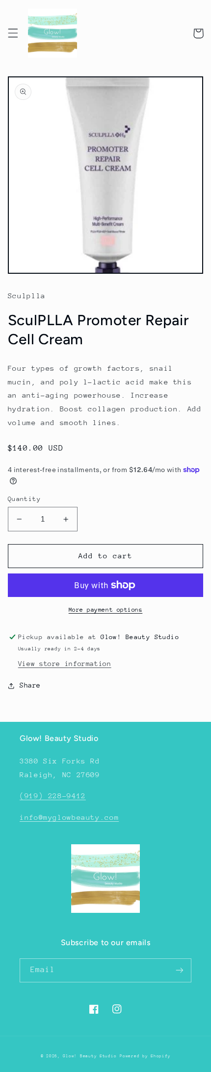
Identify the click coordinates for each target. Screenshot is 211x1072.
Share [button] (30, 685)
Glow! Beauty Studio (89, 1055)
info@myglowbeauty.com (69, 817)
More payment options (106, 609)
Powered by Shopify (145, 1055)
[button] (12, 33)
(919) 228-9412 (53, 795)
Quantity (24, 498)
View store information (64, 663)
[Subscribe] (179, 970)
